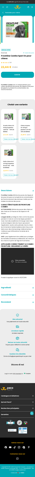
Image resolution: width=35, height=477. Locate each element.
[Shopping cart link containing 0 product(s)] (28, 7)
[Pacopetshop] (6, 447)
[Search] (7, 7)
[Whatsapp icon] (32, 413)
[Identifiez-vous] (32, 7)
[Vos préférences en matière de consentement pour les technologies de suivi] (32, 474)
